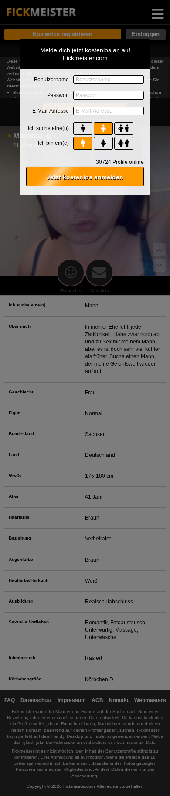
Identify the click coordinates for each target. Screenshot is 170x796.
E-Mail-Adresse (50, 111)
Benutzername (51, 80)
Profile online (120, 162)
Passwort (58, 95)
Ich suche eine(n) (48, 128)
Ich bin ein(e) (53, 143)
